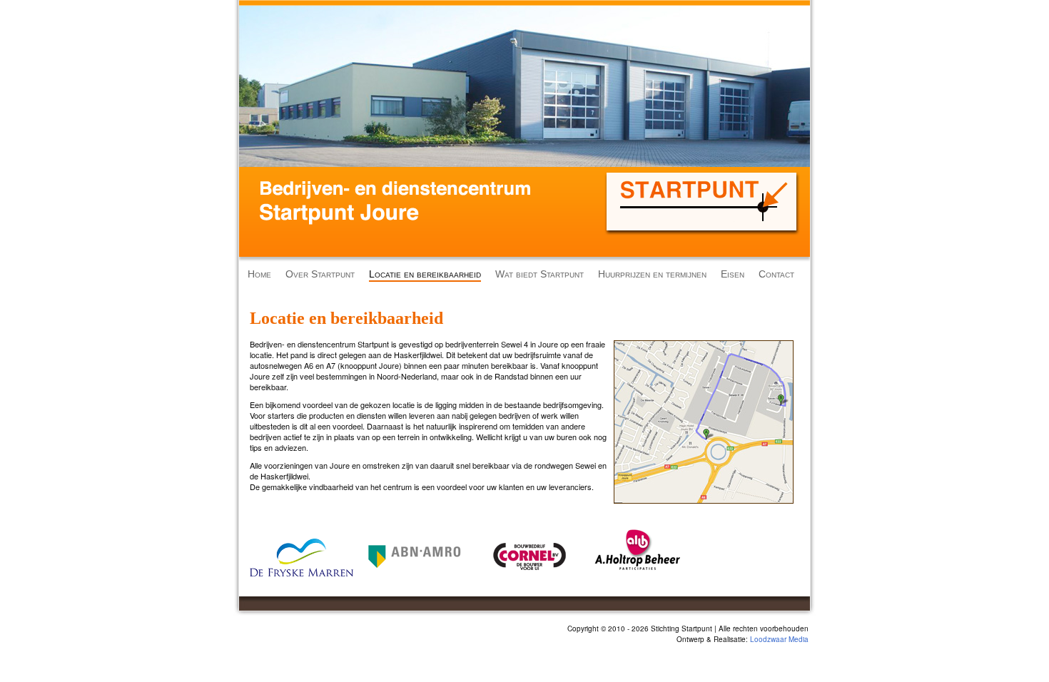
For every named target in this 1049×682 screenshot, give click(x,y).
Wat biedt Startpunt (539, 274)
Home (259, 274)
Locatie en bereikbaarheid (425, 274)
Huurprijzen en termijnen (652, 274)
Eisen (732, 274)
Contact (776, 274)
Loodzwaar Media (779, 639)
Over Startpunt (320, 274)
